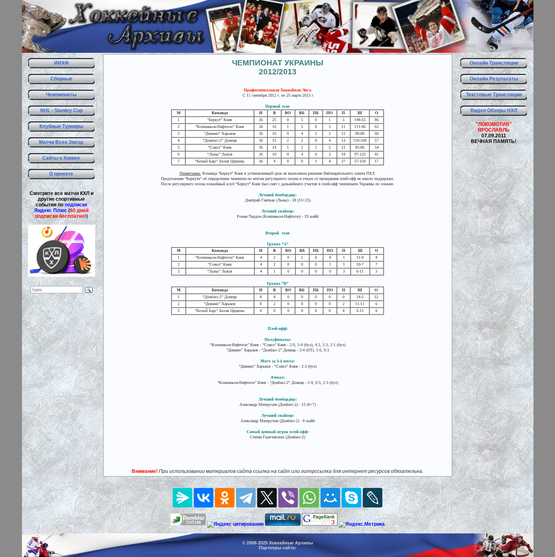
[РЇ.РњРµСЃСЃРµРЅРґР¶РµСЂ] (182, 497)
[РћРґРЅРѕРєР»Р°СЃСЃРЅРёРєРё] (224, 497)
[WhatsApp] (309, 497)
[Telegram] (246, 497)
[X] (267, 497)
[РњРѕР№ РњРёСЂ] (330, 497)
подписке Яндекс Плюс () (61, 210)
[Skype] (351, 497)
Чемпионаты (61, 95)
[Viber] (288, 497)
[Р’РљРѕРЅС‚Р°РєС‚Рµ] (203, 497)
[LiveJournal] (372, 497)
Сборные (61, 79)
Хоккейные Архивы (291, 542)
